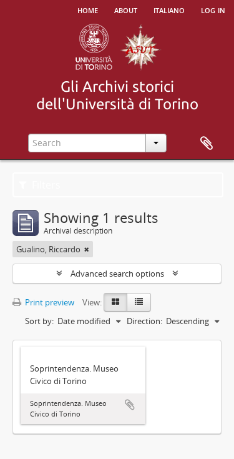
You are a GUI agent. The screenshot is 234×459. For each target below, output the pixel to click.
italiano (169, 9)
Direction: (144, 321)
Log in (213, 9)
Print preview (48, 302)
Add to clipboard (130, 404)
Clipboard (206, 143)
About (125, 9)
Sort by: (39, 321)
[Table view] (139, 302)
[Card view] (115, 302)
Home (87, 9)
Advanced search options (117, 273)
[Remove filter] (86, 249)
